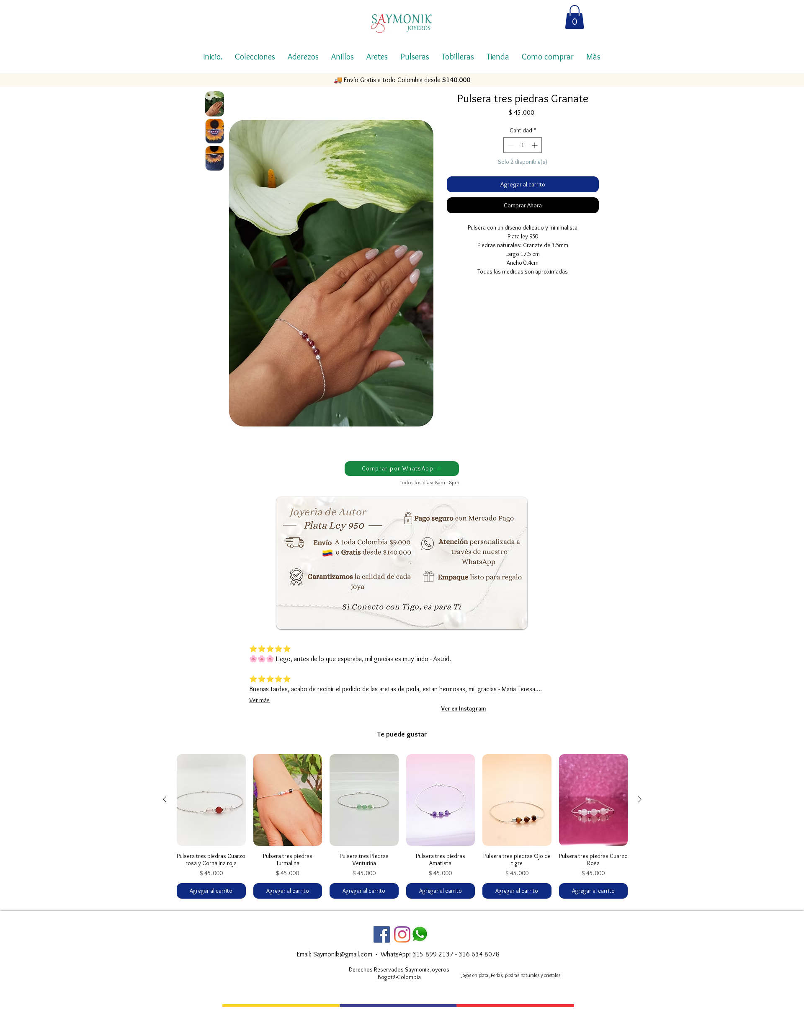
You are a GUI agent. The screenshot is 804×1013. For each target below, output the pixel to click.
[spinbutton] (522, 145)
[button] (574, 17)
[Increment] (535, 145)
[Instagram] (402, 934)
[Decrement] (510, 145)
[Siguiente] (640, 799)
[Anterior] (165, 799)
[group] (402, 826)
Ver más (259, 700)
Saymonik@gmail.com (342, 954)
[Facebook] (382, 934)
